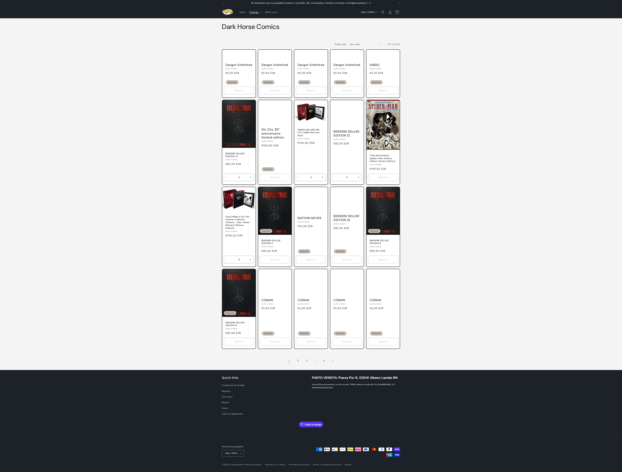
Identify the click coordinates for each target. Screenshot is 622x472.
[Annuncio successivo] (399, 3)
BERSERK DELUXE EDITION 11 (271, 242)
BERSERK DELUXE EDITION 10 (347, 218)
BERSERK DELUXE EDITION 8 (235, 324)
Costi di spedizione (232, 413)
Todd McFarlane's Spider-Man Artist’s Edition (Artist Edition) (382, 158)
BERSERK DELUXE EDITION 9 (379, 242)
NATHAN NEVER (309, 218)
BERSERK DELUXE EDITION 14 (235, 155)
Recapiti (348, 464)
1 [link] (289, 360)
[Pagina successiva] (332, 360)
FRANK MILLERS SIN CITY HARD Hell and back (308, 132)
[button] (255, 12)
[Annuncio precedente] (223, 3)
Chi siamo (227, 396)
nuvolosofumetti (237, 464)
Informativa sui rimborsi (275, 464)
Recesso (226, 391)
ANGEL (375, 65)
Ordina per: (341, 44)
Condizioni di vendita (233, 385)
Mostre (225, 402)
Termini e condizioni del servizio (327, 464)
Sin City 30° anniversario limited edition (272, 134)
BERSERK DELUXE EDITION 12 (347, 133)
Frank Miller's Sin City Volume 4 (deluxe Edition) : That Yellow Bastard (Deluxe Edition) (237, 222)
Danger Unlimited (238, 65)
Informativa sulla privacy (299, 464)
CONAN (267, 300)
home (225, 408)
